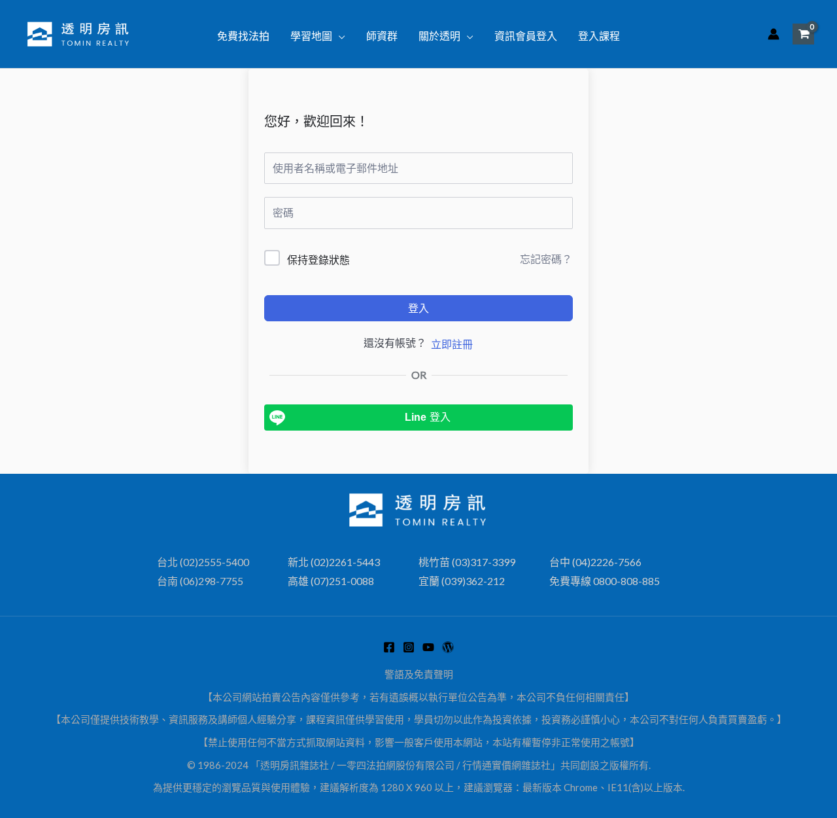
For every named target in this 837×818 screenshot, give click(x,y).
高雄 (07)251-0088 (331, 581)
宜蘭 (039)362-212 (461, 581)
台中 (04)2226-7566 (595, 562)
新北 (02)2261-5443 (334, 562)
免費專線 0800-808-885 (604, 581)
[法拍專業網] (448, 647)
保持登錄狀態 (318, 259)
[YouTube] (428, 647)
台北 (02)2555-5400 (203, 562)
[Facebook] (389, 647)
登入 (418, 308)
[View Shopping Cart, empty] (803, 34)
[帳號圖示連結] (773, 34)
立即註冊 (452, 344)
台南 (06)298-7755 (200, 581)
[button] (338, 36)
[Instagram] (409, 647)
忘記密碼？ (546, 259)
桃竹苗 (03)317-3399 (466, 562)
